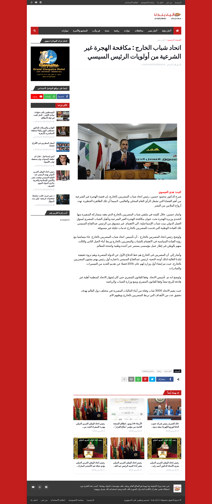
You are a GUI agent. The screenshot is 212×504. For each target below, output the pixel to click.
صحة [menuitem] (107, 30)
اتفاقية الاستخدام (131, 2)
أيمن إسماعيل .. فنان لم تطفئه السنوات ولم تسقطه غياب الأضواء (42, 159)
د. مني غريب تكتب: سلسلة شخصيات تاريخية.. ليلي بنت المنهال (43, 198)
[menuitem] (177, 31)
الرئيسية (178, 2)
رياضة (159, 371)
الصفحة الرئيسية (174, 39)
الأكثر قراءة (62, 105)
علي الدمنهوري (130, 500)
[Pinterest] (145, 379)
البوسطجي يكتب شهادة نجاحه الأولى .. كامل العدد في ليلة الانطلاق (44, 115)
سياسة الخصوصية (147, 2)
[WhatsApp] (138, 379)
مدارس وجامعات (148, 371)
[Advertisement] (87, 16)
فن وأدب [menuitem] (96, 30)
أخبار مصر (161, 39)
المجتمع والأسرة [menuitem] (80, 30)
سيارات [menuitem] (65, 30)
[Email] (131, 379)
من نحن (169, 2)
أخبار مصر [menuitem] (152, 30)
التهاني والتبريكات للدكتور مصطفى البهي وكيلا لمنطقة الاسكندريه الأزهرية (42, 130)
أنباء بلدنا (154, 500)
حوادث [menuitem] (127, 30)
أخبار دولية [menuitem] (166, 30)
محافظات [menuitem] (139, 30)
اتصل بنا (160, 2)
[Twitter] (152, 379)
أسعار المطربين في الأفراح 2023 (43, 144)
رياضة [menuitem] (116, 30)
